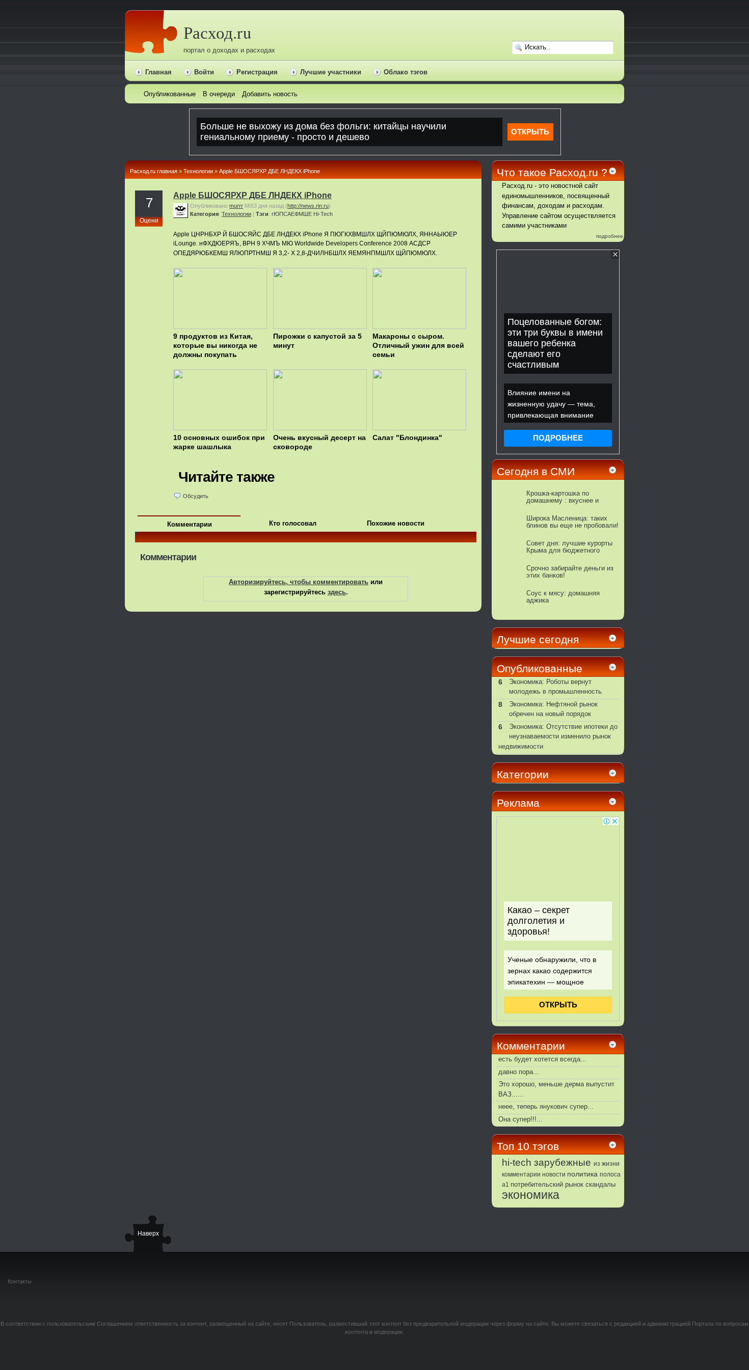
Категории (523, 774)
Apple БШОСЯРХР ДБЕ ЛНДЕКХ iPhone (269, 171)
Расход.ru (217, 32)
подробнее (609, 236)
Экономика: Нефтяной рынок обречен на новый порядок (553, 709)
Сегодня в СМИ (536, 471)
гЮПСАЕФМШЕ (292, 214)
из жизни (607, 1163)
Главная (158, 72)
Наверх (148, 1233)
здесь (337, 592)
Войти (204, 72)
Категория (204, 214)
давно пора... (518, 1072)
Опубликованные (539, 668)
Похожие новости (395, 523)
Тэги (262, 214)
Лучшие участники (330, 72)
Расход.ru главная (153, 171)
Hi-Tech (323, 214)
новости (554, 1174)
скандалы (600, 1184)
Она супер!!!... (520, 1119)
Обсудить (195, 496)
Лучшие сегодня (538, 639)
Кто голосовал (292, 523)
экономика (530, 1194)
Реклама (518, 803)
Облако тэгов (405, 72)
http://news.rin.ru (308, 206)
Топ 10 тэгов (528, 1146)
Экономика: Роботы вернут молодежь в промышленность (555, 687)
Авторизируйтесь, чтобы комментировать (298, 582)
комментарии (521, 1174)
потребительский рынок (547, 1184)
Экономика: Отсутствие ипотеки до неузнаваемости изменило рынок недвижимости (558, 736)
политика (582, 1174)
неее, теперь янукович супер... (546, 1106)
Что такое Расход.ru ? (552, 172)
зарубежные (562, 1162)
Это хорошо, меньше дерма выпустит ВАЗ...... (556, 1089)
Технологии (198, 171)
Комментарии (189, 524)
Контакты (20, 1281)
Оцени (149, 220)
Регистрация (257, 72)
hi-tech (516, 1162)
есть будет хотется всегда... (542, 1059)
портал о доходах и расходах (229, 50)
